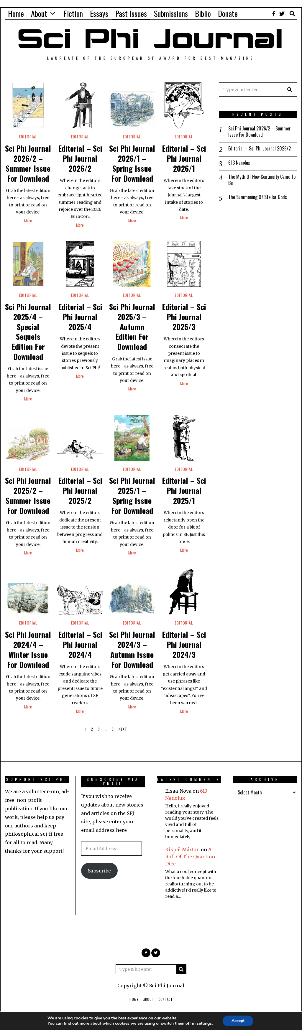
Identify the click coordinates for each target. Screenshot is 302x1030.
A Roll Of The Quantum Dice (190, 857)
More (28, 220)
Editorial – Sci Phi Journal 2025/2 (80, 490)
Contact (166, 999)
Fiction (73, 13)
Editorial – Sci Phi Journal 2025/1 (184, 490)
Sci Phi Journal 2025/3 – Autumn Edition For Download (132, 326)
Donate (228, 13)
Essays (99, 13)
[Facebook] (274, 13)
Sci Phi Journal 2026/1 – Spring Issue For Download (132, 163)
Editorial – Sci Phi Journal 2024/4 (80, 644)
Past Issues (131, 13)
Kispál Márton (182, 849)
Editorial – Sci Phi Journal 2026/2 (80, 158)
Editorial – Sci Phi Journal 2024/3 (184, 644)
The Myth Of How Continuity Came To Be (262, 180)
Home (16, 13)
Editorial (28, 137)
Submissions (171, 13)
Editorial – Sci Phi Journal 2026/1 (184, 158)
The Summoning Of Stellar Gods (257, 197)
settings (204, 1023)
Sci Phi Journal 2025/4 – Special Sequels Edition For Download (28, 331)
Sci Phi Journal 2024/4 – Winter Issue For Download (28, 649)
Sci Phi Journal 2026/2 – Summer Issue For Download (28, 163)
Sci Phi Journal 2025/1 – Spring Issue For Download (132, 495)
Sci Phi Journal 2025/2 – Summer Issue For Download (28, 495)
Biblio (203, 13)
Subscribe (99, 871)
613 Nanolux (239, 163)
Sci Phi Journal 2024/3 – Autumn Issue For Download (132, 649)
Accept (238, 1021)
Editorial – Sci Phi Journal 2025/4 (80, 316)
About (39, 13)
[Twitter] (282, 13)
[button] (290, 89)
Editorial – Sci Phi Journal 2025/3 (184, 316)
